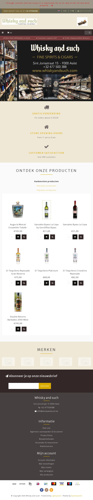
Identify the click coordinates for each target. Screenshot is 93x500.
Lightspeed (56, 496)
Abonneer (45, 386)
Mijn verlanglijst (46, 471)
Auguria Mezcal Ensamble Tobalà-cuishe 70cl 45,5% (17, 227)
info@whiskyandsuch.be (47, 411)
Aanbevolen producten (46, 181)
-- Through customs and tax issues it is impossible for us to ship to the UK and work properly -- (46, 4)
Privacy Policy (46, 435)
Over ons (46, 428)
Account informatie (46, 460)
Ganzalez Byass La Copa (75, 224)
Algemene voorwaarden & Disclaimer (46, 432)
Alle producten (46, 475)
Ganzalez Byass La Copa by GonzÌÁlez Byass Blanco (46, 227)
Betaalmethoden (46, 439)
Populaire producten (46, 190)
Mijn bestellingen (46, 464)
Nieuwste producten (46, 186)
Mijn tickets (46, 467)
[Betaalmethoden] (14, 484)
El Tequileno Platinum (46, 270)
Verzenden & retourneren (46, 442)
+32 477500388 (47, 407)
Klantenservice (46, 446)
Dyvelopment (76, 496)
